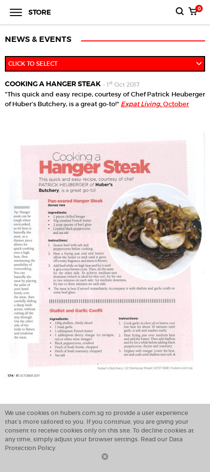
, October (155, 104)
